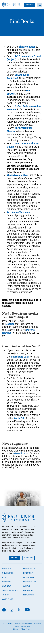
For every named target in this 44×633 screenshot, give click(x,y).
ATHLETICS (6, 568)
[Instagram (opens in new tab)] (11, 610)
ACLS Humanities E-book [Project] (24, 57)
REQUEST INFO (28, 558)
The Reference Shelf (17, 175)
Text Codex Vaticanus (18, 212)
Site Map (16, 629)
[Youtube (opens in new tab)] (27, 610)
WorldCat (19, 418)
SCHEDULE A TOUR (10, 590)
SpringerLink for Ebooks (19, 129)
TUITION (5, 594)
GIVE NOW (6, 586)
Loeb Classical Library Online (22, 145)
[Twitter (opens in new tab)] (19, 610)
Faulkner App (29, 581)
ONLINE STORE (8, 572)
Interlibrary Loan (20, 356)
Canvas (26, 586)
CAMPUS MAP (7, 599)
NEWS (4, 577)
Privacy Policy (25, 629)
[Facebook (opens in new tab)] (4, 610)
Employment (29, 594)
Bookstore (28, 590)
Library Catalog (27, 46)
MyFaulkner (28, 577)
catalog (10, 324)
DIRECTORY (28, 572)
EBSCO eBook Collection (18, 76)
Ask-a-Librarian (21, 453)
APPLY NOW (29, 5)
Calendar (6, 581)
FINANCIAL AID (29, 568)
